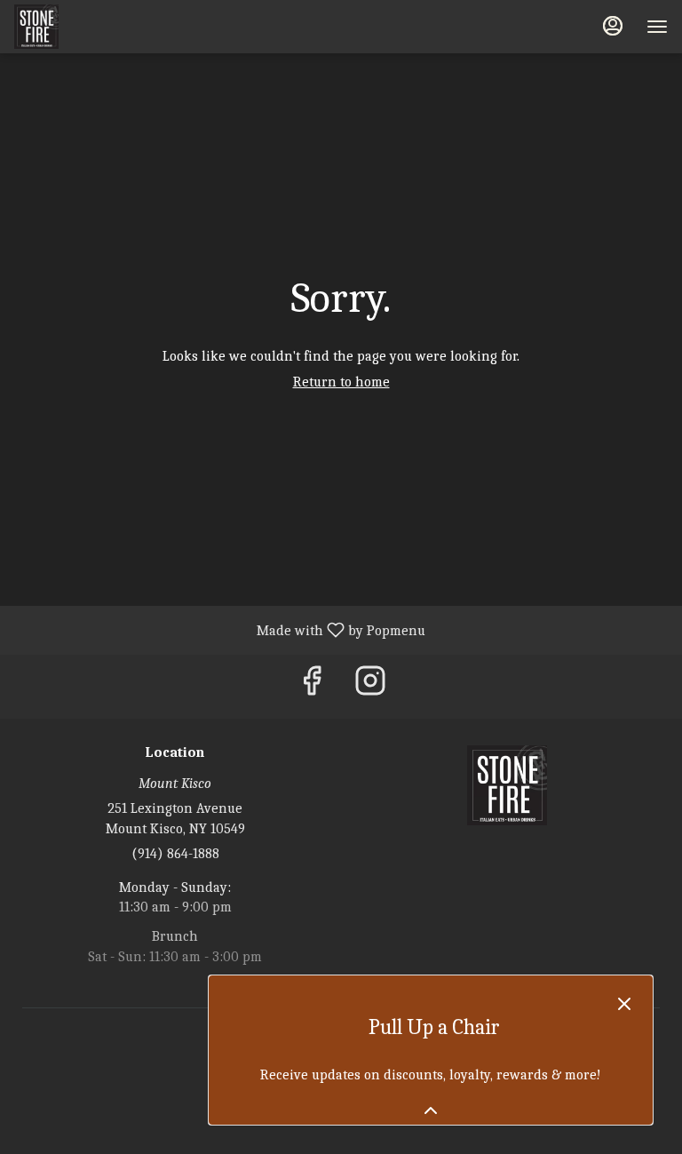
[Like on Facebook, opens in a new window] (312, 686)
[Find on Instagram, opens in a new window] (370, 686)
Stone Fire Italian (507, 785)
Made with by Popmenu (219, 629)
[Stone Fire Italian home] (94, 26)
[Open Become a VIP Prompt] (430, 1110)
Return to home (341, 382)
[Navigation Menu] (657, 27)
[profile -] (612, 25)
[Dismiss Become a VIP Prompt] (624, 1004)
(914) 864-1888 (175, 854)
